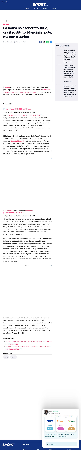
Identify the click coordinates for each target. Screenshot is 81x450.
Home (4, 21)
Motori (36, 8)
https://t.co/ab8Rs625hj (14, 109)
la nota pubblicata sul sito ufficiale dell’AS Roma (26, 115)
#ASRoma (27, 109)
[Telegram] (7, 1)
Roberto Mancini (17, 141)
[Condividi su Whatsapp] (47, 42)
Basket (45, 8)
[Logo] (40, 4)
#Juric (9, 210)
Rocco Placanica (8, 42)
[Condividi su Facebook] (40, 42)
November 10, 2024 (29, 112)
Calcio (27, 8)
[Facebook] (2, 1)
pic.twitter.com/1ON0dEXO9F (14, 213)
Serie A (13, 357)
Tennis (54, 8)
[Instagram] (5, 1)
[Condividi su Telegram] (51, 42)
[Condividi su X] (44, 42)
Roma (7, 87)
